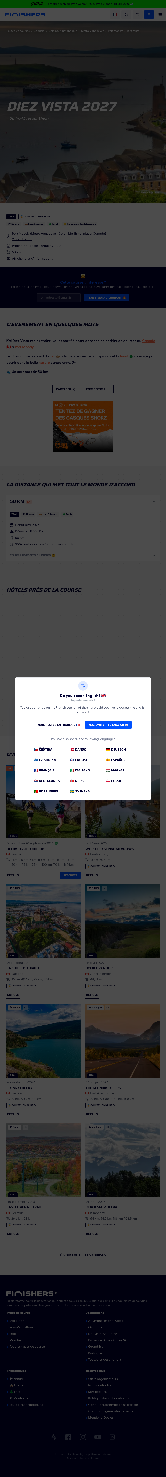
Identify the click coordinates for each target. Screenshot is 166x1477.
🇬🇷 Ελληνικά (45, 759)
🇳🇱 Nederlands (47, 780)
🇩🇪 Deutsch (116, 749)
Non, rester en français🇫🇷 (59, 725)
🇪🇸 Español (115, 759)
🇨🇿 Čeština (43, 749)
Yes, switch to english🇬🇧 (108, 725)
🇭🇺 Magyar (115, 770)
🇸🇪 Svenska (80, 791)
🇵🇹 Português (46, 791)
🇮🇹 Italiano (80, 770)
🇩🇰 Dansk (78, 749)
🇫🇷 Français (44, 770)
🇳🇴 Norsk (78, 780)
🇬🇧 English (79, 759)
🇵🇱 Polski (114, 780)
